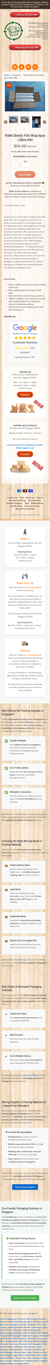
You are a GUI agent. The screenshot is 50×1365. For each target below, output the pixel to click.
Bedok (23, 1324)
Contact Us (12, 498)
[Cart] (28, 67)
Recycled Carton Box (25, 509)
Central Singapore (8, 1319)
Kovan (9, 1361)
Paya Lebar (26, 1358)
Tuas (18, 1358)
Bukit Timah (32, 1352)
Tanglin (43, 1361)
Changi (3, 1327)
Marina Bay (32, 1319)
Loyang (35, 1358)
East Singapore (12, 1324)
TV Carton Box (34, 500)
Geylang (11, 1327)
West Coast (36, 1355)
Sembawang (5, 1333)
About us (30, 498)
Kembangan (36, 1327)
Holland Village (7, 1363)
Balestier (10, 1358)
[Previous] (5, 122)
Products (16, 75)
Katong (18, 1363)
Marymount (29, 1347)
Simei (25, 1363)
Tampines (31, 1324)
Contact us (21, 960)
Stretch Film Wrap (17, 500)
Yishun (26, 1330)
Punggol (34, 1336)
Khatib (34, 1333)
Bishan (10, 1347)
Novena (15, 1322)
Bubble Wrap (37, 503)
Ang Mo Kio (6, 1338)
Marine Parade (23, 1327)
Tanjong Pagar (32, 1361)
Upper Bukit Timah (21, 1355)
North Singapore (14, 1330)
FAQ (22, 498)
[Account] (22, 67)
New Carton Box (32, 506)
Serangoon (45, 1336)
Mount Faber (20, 1352)
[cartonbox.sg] (13, 31)
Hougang (15, 1336)
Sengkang (24, 1336)
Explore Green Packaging (25, 1298)
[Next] (44, 122)
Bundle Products (14, 503)
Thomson (19, 1347)
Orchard (22, 1319)
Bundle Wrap (16, 506)
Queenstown (19, 1361)
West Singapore (20, 1338)
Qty (25, 161)
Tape (27, 503)
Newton (42, 1319)
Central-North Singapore (31, 1344)
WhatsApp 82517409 (26, 47)
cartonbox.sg (24, 515)
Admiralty (16, 1333)
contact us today (29, 1075)
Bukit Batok (11, 1341)
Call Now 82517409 (26, 14)
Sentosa (28, 1350)
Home (6, 75)
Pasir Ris (41, 1324)
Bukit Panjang (40, 1341)
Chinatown (39, 1322)
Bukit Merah (39, 1350)
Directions (25, 394)
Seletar (26, 1333)
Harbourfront (17, 1350)
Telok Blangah (6, 1352)
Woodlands (36, 1330)
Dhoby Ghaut (26, 1322)
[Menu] (15, 67)
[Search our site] (35, 67)
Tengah (9, 1355)
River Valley (5, 1322)
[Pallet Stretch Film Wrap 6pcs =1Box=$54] (13, 120)
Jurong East (33, 1338)
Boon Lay (14, 1344)
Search (39, 498)
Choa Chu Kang (25, 1341)
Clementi (4, 1344)
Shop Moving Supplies (25, 1187)
